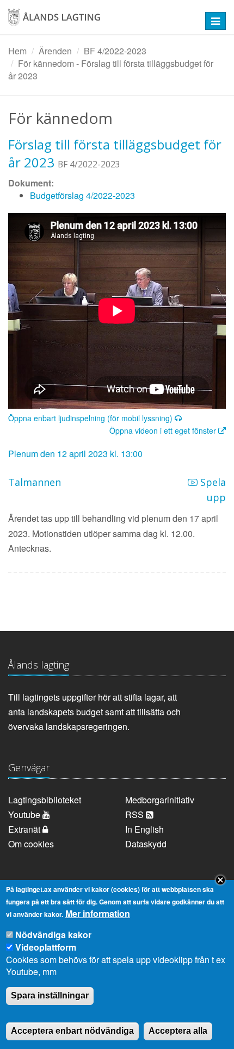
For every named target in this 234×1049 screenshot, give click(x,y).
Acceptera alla (178, 1030)
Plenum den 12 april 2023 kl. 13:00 (75, 453)
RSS (135, 814)
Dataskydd (146, 844)
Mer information (97, 914)
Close (220, 879)
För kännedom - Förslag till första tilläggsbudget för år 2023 (110, 69)
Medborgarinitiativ (159, 800)
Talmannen (34, 482)
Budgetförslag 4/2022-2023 (82, 195)
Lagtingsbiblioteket (44, 800)
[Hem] (97, 21)
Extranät (25, 829)
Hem (17, 51)
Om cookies (31, 844)
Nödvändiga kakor (53, 934)
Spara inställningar (50, 995)
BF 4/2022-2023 (115, 51)
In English (144, 829)
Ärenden (55, 51)
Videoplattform (45, 947)
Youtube (25, 814)
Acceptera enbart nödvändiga (72, 1030)
